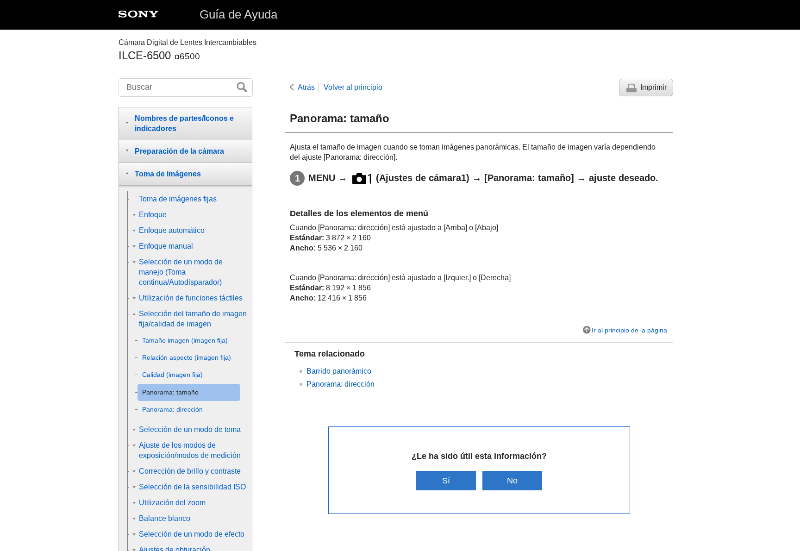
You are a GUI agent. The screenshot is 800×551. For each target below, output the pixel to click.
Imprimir (653, 87)
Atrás (306, 87)
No (512, 480)
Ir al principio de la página (629, 330)
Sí (446, 480)
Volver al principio (353, 87)
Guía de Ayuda (238, 14)
